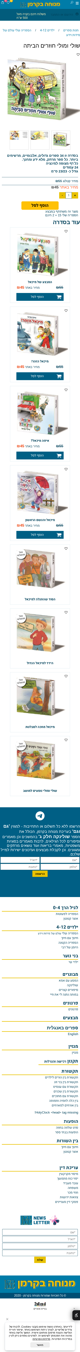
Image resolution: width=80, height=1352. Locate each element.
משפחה (73, 1188)
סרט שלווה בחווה (67, 1127)
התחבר (55, 14)
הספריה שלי (58, 933)
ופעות (71, 1121)
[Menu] (77, 3)
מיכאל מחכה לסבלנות (40, 727)
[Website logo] (40, 4)
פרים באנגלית (62, 1028)
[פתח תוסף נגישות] (76, 1315)
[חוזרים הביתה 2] (19, 149)
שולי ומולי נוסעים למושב (40, 790)
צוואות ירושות (69, 1197)
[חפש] (71, 3)
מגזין (74, 1052)
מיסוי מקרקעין (68, 1174)
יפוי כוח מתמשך (67, 1178)
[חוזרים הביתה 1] (40, 149)
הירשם (68, 14)
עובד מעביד (70, 1183)
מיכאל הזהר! (40, 361)
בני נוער (70, 956)
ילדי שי (73, 962)
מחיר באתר (68, 187)
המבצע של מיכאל (40, 282)
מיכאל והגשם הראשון (40, 520)
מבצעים (70, 1018)
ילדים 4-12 (67, 927)
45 (57, 187)
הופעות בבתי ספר (66, 1132)
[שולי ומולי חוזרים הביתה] (60, 149)
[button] (40, 297)
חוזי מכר (72, 1192)
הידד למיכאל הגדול (40, 663)
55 (60, 181)
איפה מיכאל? (40, 440)
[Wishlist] (8, 3)
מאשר (40, 1344)
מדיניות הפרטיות (41, 1339)
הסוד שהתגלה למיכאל (40, 599)
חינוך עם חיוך (69, 938)
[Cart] (2, 3)
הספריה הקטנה (68, 942)
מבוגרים (70, 974)
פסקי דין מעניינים (66, 1202)
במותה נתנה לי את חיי (64, 994)
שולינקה (72, 985)
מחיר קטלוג (70, 181)
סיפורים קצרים (68, 990)
